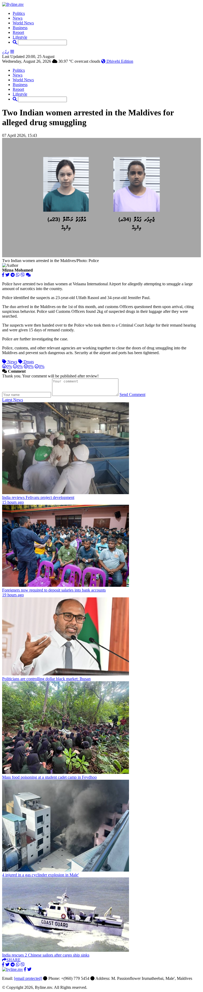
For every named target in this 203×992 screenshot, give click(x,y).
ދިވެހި (5, 51)
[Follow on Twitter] (29, 969)
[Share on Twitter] (7, 275)
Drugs (28, 361)
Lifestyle (20, 37)
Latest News (12, 400)
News (17, 18)
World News (23, 23)
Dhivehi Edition (119, 61)
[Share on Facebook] (3, 275)
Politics (19, 13)
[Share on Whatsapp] (18, 275)
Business (20, 27)
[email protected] (28, 978)
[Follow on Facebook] (25, 969)
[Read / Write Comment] (28, 275)
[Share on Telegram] (13, 275)
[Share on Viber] (23, 275)
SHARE (13, 960)
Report (18, 32)
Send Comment (132, 394)
